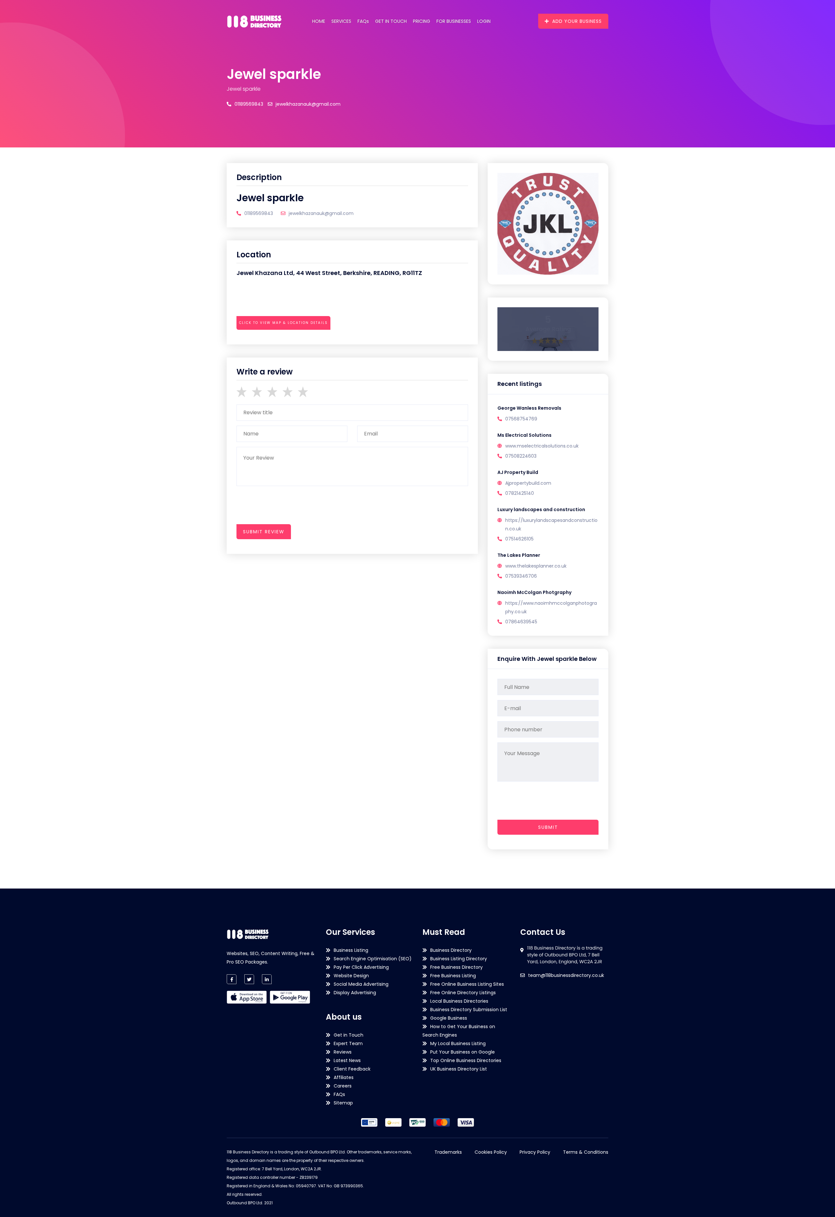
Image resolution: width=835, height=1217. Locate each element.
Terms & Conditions (585, 1152)
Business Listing (351, 950)
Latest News (347, 1060)
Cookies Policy (491, 1152)
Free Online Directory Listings (463, 992)
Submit (548, 827)
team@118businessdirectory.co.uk (566, 975)
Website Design (351, 975)
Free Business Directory (456, 967)
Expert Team (348, 1043)
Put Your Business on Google (462, 1052)
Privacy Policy (535, 1152)
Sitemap (343, 1103)
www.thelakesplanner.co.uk (536, 566)
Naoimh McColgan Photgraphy (534, 592)
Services (341, 21)
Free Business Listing (453, 975)
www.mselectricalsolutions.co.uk (542, 446)
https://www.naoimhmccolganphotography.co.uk (551, 607)
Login (484, 21)
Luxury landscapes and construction (541, 509)
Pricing (421, 21)
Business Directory (451, 950)
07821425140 (519, 493)
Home (318, 21)
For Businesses (453, 21)
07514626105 (519, 539)
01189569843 (249, 104)
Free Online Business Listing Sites (467, 984)
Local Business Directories (459, 1001)
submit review (263, 531)
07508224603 (521, 456)
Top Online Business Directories (465, 1060)
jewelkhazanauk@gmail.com (308, 104)
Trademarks (448, 1152)
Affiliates (344, 1077)
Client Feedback (352, 1069)
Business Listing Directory (458, 958)
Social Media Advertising (361, 984)
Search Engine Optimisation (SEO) (373, 958)
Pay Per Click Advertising (361, 967)
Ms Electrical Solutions (524, 435)
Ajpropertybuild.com (528, 483)
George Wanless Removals (529, 408)
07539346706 (521, 576)
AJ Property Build (517, 472)
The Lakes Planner (518, 555)
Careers (343, 1086)
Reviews (343, 1052)
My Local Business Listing (458, 1043)
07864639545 (521, 621)
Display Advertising (355, 992)
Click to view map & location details (283, 322)
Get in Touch (391, 21)
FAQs (363, 21)
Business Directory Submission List (468, 1009)
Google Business (448, 1018)
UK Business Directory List (458, 1069)
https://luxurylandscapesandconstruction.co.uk (551, 524)
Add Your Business (577, 21)
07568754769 (521, 419)
